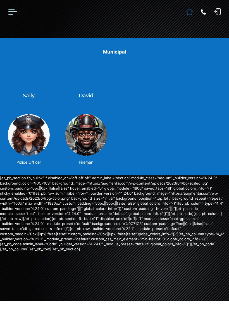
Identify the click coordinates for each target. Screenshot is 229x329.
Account (217, 11)
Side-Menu (12, 12)
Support (203, 12)
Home (189, 12)
